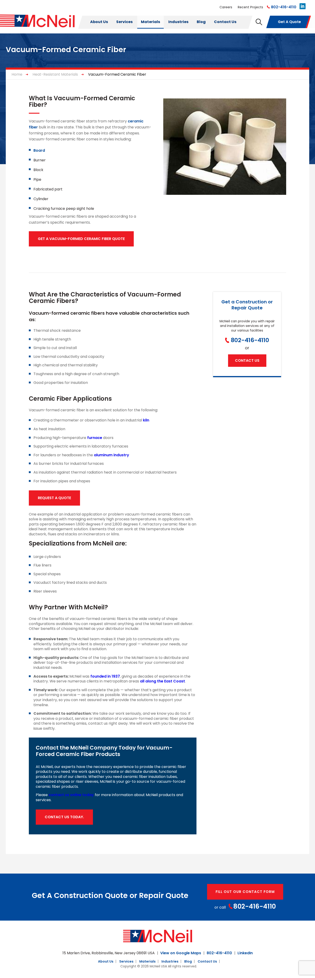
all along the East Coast (162, 681)
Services (124, 21)
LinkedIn (245, 953)
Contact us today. (64, 817)
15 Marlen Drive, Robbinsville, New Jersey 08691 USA (108, 953)
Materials (150, 21)
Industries (178, 21)
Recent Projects (250, 7)
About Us (99, 21)
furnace (94, 437)
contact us (247, 360)
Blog (201, 21)
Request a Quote (54, 498)
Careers (226, 7)
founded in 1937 (105, 676)
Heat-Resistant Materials (55, 74)
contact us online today (71, 794)
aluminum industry (111, 455)
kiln (146, 420)
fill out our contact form (245, 891)
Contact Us (225, 21)
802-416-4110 (283, 7)
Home (17, 74)
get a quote (289, 21)
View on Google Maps (180, 953)
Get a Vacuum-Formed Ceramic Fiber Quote (81, 238)
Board (39, 150)
